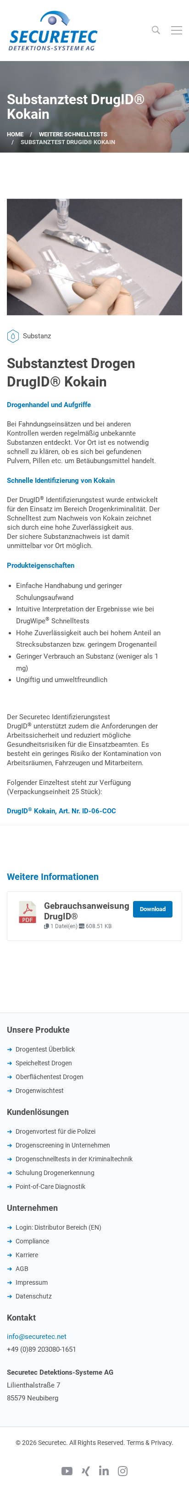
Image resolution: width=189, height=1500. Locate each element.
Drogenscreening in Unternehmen (63, 1145)
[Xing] (86, 1472)
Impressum (32, 1282)
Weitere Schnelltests (73, 134)
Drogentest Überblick (45, 1049)
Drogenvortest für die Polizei (55, 1131)
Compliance (32, 1241)
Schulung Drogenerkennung (55, 1172)
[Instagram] (122, 1472)
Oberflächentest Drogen (49, 1076)
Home (15, 134)
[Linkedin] (103, 1472)
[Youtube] (67, 1472)
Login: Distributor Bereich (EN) (58, 1227)
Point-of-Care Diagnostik (50, 1186)
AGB (22, 1268)
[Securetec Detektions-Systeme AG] (53, 30)
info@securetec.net (37, 1336)
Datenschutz (34, 1296)
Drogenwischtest (40, 1090)
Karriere (27, 1255)
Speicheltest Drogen (44, 1063)
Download (153, 909)
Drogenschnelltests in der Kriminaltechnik (74, 1159)
